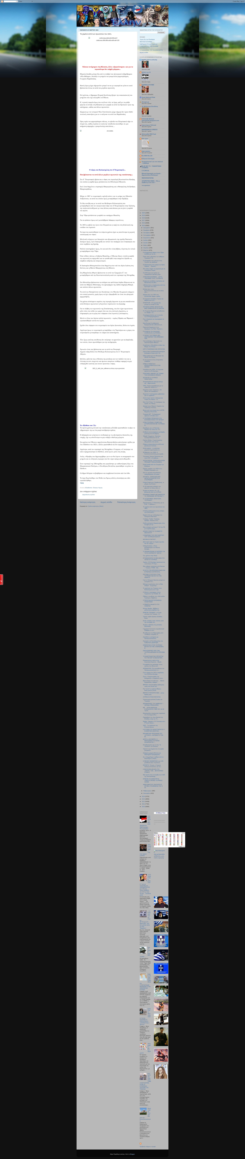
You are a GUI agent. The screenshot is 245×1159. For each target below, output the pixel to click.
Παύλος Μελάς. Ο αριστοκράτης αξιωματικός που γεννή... (152, 440)
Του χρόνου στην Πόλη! (150, 555)
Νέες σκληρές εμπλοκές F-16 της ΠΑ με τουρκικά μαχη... (154, 527)
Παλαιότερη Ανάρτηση (126, 502)
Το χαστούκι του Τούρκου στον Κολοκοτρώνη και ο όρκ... (152, 588)
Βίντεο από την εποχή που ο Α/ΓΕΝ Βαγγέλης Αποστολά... (153, 410)
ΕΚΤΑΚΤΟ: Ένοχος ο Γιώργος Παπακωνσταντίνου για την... (152, 765)
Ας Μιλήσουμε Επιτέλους (150, 106)
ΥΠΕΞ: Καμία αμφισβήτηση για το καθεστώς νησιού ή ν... (153, 386)
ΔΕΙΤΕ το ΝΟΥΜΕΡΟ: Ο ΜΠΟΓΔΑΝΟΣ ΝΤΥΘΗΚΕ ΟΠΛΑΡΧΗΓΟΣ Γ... (151, 741)
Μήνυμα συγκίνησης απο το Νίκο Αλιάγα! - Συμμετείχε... (153, 584)
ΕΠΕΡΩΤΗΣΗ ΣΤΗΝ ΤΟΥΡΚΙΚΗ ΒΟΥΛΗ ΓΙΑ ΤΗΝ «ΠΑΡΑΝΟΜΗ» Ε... (153, 646)
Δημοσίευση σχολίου (88, 494)
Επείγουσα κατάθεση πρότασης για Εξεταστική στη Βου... (153, 281)
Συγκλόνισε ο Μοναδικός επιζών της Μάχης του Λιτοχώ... (154, 345)
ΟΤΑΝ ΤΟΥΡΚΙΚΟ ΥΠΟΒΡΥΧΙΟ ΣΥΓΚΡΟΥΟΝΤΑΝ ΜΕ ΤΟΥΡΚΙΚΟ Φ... (154, 424)
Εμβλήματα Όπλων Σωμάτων (148, 44)
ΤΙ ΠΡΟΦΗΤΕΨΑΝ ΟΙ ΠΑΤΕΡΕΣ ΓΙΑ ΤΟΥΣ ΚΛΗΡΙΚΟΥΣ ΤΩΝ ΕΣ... (154, 552)
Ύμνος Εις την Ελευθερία (147, 39)
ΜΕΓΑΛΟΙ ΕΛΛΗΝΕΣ (146, 41)
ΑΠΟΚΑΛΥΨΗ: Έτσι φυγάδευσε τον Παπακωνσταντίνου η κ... (153, 669)
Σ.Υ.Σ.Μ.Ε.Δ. (145, 170)
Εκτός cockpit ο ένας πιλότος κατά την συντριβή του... (153, 621)
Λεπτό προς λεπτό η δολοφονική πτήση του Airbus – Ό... (153, 398)
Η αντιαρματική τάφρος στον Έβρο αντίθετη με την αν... (153, 253)
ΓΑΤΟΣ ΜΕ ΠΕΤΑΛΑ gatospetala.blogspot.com (150, 119)
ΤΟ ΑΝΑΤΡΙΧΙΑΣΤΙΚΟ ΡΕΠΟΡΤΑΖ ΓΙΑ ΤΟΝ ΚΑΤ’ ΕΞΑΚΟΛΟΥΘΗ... (153, 657)
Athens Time (161, 813)
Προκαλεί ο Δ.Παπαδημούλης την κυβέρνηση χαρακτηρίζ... (153, 641)
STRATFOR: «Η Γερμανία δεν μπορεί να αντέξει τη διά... (152, 303)
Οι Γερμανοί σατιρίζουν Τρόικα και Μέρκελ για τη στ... (153, 299)
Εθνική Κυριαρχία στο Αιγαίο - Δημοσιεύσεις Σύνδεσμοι (151, 174)
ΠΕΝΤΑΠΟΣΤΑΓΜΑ (148, 178)
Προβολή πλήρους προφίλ (148, 1146)
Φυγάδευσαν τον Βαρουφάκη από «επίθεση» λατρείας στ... (153, 633)
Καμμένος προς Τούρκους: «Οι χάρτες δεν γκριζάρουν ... (152, 390)
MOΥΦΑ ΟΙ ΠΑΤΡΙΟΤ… (150, 539)
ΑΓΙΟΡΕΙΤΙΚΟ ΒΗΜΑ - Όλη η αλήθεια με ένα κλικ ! (151, 181)
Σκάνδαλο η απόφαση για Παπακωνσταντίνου (150, 637)
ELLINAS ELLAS (147, 155)
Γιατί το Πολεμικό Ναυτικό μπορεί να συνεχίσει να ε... (154, 580)
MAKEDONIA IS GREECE (149, 129)
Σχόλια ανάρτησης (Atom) (95, 506)
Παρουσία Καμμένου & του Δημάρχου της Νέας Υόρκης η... (153, 328)
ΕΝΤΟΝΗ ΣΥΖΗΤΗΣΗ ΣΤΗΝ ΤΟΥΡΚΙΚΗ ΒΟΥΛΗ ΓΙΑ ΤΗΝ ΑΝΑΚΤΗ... (152, 576)
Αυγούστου (147, 237)
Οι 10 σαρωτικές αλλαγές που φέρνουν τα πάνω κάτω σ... (152, 487)
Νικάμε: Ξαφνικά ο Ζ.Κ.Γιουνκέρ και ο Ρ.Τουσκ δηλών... (154, 722)
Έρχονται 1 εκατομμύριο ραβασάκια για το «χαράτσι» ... (153, 394)
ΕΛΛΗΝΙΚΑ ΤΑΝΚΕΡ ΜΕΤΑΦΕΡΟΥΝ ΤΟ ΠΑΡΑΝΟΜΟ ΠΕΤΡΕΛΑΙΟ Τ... (154, 495)
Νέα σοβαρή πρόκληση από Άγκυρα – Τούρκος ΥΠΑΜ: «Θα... (154, 567)
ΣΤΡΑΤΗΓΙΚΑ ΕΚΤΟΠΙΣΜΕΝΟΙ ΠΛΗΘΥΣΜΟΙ (152, 601)
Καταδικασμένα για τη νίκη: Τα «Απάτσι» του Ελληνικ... (152, 745)
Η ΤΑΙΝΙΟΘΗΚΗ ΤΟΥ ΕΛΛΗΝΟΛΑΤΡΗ (151, 50)
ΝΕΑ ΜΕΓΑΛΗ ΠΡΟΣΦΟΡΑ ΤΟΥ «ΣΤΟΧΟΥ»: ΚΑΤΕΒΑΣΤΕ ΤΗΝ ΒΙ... (153, 735)
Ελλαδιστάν (88, 487)
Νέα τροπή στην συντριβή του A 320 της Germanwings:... (154, 775)
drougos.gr (145, 102)
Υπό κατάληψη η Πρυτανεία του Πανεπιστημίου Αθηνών (152, 341)
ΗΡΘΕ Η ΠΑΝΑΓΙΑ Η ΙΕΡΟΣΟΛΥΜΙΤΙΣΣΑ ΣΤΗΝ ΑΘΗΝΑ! (151, 365)
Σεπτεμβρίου (147, 235)
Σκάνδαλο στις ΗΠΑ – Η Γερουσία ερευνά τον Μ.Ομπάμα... (153, 370)
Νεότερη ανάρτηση (87, 502)
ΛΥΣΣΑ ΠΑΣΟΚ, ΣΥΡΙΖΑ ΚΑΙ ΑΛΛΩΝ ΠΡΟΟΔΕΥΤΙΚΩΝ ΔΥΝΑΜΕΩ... (154, 461)
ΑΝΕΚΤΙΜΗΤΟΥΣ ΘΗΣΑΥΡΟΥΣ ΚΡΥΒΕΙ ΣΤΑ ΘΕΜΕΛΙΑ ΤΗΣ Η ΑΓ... (153, 786)
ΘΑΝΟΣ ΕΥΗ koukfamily (149, 59)
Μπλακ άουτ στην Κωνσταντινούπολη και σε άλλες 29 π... (153, 290)
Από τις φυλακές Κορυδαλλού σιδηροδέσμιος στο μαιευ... (152, 473)
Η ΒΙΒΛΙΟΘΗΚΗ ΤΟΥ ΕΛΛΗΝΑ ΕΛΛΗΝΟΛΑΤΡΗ (149, 47)
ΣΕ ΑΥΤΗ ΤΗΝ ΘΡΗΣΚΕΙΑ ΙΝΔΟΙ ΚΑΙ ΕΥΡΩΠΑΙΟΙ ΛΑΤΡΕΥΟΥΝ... (154, 571)
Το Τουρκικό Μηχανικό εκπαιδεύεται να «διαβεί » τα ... (153, 311)
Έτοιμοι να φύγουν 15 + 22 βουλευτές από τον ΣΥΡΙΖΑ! (152, 491)
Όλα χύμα (145, 138)
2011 (143, 804)
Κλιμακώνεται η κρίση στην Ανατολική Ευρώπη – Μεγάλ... (153, 661)
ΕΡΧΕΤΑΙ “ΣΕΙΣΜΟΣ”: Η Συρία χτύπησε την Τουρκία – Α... (152, 613)
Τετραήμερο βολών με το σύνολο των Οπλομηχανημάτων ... (153, 315)
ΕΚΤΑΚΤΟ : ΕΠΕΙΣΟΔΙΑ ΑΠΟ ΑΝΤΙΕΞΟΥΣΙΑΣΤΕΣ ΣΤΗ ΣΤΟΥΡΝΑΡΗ (151, 478)
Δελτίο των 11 (146, 72)
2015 (143, 225)
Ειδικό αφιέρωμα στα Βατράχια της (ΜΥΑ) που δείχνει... (153, 356)
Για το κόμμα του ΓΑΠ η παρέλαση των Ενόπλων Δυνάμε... (153, 673)
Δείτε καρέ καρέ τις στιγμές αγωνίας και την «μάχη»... (153, 542)
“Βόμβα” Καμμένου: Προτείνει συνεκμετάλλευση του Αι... (151, 436)
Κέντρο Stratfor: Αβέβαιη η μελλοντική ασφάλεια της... (151, 609)
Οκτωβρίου (146, 232)
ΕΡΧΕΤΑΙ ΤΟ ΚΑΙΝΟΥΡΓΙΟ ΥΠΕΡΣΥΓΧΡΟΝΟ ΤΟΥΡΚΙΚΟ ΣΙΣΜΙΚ (152, 780)
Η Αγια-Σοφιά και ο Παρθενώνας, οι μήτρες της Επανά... (153, 483)
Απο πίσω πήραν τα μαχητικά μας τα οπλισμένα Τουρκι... (154, 269)
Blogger (132, 1154)
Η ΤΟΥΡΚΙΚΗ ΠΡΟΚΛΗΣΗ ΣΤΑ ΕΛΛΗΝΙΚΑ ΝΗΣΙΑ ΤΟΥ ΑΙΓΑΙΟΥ (153, 419)
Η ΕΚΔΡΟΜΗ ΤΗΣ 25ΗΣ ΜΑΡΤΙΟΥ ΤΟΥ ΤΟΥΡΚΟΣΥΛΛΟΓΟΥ (153, 536)
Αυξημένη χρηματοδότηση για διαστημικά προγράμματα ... (152, 753)
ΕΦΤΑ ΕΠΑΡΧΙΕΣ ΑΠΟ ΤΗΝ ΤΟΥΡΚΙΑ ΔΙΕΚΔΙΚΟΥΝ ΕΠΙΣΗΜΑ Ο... (154, 652)
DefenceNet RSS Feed (149, 134)
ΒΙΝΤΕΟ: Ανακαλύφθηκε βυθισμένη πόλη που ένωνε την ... (153, 685)
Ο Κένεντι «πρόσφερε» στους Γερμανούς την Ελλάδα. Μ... (152, 593)
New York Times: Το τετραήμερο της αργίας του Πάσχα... (154, 402)
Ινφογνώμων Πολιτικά (149, 125)
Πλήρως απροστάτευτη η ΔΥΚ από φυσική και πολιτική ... (153, 445)
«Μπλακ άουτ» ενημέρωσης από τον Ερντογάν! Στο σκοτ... (154, 285)
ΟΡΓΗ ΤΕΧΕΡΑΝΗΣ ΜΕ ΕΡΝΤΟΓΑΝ (154, 349)
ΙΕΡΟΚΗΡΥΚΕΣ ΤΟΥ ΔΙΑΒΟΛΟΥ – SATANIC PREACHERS (153, 704)
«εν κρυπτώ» (146, 185)
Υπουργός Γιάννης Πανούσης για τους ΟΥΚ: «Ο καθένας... (153, 457)
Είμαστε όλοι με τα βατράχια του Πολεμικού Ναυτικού (152, 515)
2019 (143, 215)
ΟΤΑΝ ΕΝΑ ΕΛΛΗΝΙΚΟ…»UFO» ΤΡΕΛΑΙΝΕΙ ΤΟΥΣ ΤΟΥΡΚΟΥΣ (153, 277)
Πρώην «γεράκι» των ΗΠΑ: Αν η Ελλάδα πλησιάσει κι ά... (152, 469)
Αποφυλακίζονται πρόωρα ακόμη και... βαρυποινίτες (153, 382)
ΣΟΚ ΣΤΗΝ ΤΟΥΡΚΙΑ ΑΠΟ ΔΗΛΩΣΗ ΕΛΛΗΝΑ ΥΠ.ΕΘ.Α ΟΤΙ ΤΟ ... (154, 352)
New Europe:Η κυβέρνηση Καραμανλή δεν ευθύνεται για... (153, 324)
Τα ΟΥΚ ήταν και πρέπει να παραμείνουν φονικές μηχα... (152, 273)
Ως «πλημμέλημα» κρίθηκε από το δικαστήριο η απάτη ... (153, 757)
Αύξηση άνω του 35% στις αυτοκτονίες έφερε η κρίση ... (152, 295)
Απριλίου (146, 248)
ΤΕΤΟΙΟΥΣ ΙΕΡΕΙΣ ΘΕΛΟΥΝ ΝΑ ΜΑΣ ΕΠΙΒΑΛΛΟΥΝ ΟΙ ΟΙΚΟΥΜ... (154, 307)
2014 (143, 796)
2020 (143, 213)
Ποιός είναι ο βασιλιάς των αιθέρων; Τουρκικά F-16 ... (153, 257)
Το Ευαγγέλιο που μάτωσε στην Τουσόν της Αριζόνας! (152, 261)
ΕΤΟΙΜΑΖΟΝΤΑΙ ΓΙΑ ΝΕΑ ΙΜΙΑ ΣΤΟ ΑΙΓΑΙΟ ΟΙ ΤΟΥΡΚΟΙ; (154, 558)
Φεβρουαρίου (147, 791)
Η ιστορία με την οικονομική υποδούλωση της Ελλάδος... (152, 332)
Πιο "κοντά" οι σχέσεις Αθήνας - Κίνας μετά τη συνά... (152, 689)
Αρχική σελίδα (106, 502)
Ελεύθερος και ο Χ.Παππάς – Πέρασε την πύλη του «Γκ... (152, 428)
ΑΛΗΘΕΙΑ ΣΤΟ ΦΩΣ (148, 85)
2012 (143, 801)
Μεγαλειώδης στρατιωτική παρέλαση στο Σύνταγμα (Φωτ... (154, 714)
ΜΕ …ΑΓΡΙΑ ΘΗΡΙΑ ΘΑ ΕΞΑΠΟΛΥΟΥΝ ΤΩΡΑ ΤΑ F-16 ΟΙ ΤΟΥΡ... (153, 709)
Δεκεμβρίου (147, 227)
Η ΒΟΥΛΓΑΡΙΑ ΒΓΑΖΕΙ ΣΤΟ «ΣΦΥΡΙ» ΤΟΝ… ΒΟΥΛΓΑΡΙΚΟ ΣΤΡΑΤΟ (153, 771)
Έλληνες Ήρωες (97, 487)
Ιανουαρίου (146, 793)
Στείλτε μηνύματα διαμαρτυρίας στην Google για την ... (154, 523)
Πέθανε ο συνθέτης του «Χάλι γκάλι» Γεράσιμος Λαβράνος (154, 597)
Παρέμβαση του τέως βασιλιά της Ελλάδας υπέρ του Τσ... (153, 718)
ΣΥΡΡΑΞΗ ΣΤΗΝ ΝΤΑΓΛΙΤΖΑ (151, 697)
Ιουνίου (145, 242)
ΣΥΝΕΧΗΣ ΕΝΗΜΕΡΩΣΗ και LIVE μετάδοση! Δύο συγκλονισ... (153, 761)
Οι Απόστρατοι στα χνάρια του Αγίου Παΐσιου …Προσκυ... (154, 265)
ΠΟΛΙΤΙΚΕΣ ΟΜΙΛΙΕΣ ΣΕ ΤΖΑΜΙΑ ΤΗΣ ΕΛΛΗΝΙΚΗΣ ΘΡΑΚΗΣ (153, 374)
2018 (143, 218)
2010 (143, 806)
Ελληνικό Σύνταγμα (148, 158)
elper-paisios (146, 151)
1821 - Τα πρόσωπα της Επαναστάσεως (150, 726)
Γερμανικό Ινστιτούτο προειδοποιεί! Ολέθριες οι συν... (153, 629)
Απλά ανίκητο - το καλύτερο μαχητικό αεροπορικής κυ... (152, 449)
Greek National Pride (148, 97)
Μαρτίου (146, 250)
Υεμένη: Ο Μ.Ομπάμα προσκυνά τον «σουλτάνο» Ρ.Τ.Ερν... (154, 562)
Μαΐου (145, 245)
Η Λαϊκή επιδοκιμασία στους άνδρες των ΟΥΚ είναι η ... (153, 511)
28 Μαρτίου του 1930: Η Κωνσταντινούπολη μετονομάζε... (153, 453)
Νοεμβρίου (146, 230)
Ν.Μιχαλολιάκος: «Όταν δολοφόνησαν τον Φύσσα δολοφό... (151, 547)
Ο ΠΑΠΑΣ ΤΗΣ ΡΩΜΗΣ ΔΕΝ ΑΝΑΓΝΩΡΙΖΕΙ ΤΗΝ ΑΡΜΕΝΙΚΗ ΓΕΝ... (153, 337)
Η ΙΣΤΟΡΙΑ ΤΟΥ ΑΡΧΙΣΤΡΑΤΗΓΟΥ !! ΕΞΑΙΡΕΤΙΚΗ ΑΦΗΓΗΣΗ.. (154, 730)
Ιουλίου (145, 240)
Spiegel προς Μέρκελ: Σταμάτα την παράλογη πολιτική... (153, 406)
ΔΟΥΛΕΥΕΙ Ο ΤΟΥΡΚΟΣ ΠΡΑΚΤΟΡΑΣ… (150, 378)
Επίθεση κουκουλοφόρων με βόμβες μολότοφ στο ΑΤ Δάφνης (154, 432)
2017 (143, 220)
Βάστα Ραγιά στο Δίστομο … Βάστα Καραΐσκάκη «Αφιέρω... (153, 681)
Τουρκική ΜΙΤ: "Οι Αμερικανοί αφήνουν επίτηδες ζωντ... (151, 415)
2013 (143, 799)
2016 (143, 223)
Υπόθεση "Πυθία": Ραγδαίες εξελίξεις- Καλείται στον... (151, 519)
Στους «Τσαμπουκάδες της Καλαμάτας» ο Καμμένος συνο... (153, 677)
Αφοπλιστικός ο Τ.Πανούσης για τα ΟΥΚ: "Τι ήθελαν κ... (153, 503)
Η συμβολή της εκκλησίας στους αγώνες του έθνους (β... (152, 665)
